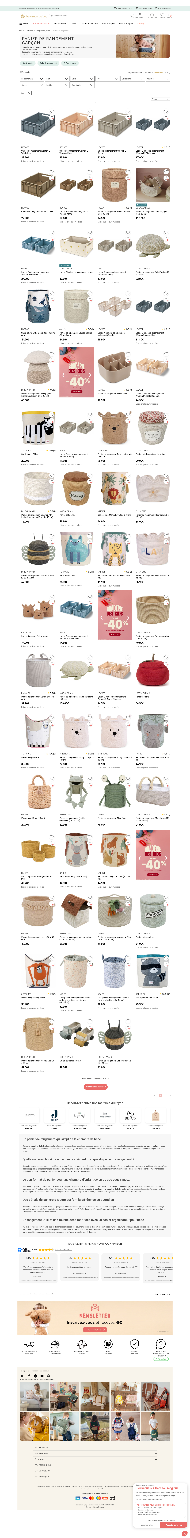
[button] (184, 1534)
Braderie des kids (41, 23)
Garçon (24, 93)
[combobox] (160, 99)
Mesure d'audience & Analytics (149, 1512)
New (74, 23)
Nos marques (108, 23)
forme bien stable (94, 1207)
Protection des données (128, 1486)
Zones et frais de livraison (80, 1486)
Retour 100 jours (51, 1486)
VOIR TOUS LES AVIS (162, 1294)
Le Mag (141, 23)
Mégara (101, 1507)
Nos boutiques (126, 23)
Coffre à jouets (70, 63)
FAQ (104, 1486)
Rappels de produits (113, 1486)
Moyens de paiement (63, 1486)
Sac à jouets (28, 63)
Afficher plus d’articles (96, 1087)
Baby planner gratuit (125, 8)
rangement (155, 1149)
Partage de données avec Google (150, 1508)
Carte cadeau (40, 1486)
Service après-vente (95, 1486)
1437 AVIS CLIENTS (63, 1250)
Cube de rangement (48, 63)
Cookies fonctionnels (145, 1510)
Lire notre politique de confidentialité (149, 1499)
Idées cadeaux (60, 23)
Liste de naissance (89, 23)
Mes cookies (105, 1489)
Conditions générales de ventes (90, 1489)
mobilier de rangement (106, 1192)
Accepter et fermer (174, 1525)
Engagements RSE (164, 8)
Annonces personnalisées (147, 1515)
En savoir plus (147, 1525)
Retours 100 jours (145, 8)
